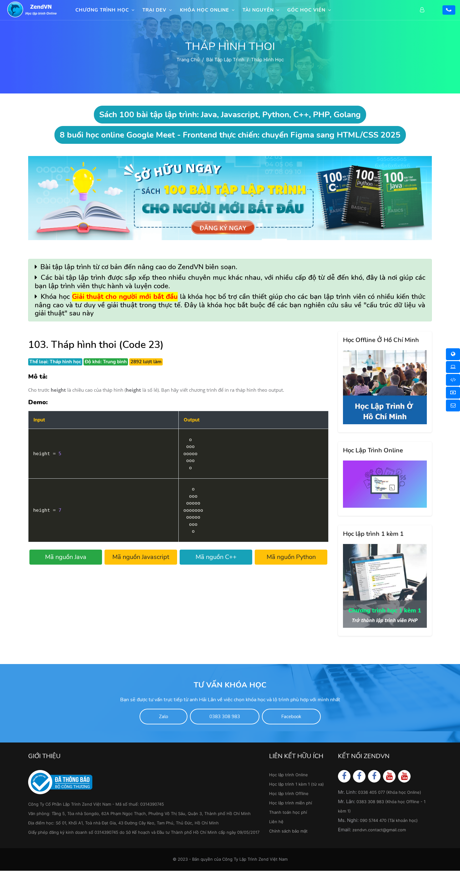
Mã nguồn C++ (216, 557)
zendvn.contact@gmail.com (379, 829)
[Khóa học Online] (453, 354)
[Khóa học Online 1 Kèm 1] (453, 380)
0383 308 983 (224, 716)
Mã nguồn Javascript (140, 557)
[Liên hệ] (453, 405)
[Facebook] (344, 776)
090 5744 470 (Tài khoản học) (389, 820)
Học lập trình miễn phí (290, 802)
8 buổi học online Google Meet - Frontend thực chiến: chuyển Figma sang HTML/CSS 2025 (230, 134)
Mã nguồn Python (291, 557)
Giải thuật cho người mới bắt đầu (125, 296)
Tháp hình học (267, 60)
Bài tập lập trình (225, 60)
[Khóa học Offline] (453, 367)
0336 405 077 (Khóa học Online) (389, 792)
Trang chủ (188, 60)
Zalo (163, 716)
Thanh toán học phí (288, 812)
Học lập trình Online (288, 774)
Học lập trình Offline (289, 793)
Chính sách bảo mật (288, 830)
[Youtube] (389, 776)
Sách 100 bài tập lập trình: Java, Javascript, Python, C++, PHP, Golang (230, 114)
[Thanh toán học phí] (453, 393)
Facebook (291, 716)
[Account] (424, 10)
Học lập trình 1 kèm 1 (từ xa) (296, 784)
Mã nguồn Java (65, 557)
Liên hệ (276, 821)
